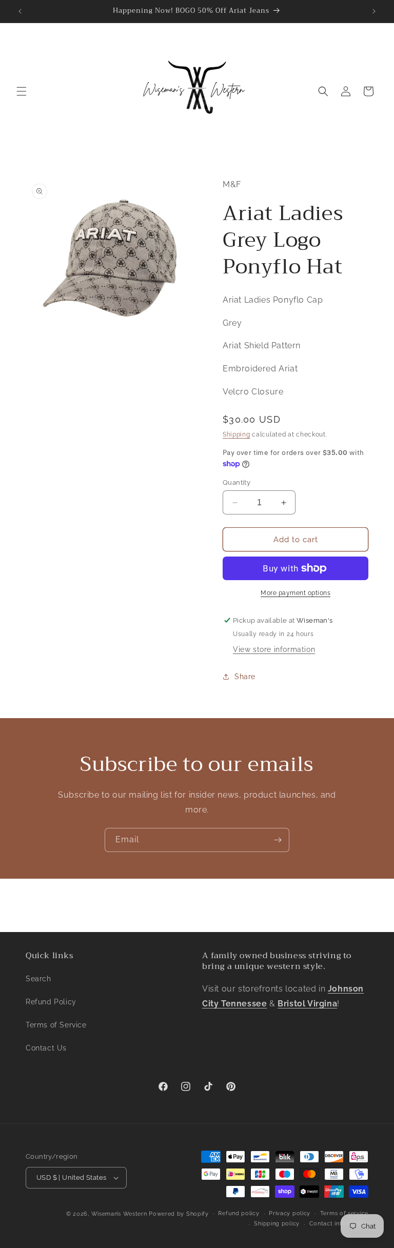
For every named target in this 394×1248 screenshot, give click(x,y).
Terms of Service (56, 1025)
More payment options (295, 593)
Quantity (236, 482)
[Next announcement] (374, 11)
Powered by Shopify (179, 1214)
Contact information (338, 1223)
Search (38, 979)
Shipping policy (277, 1223)
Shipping (236, 434)
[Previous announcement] (20, 11)
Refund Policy (51, 1002)
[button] (21, 91)
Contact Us (46, 1048)
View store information (274, 649)
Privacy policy (289, 1213)
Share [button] (244, 676)
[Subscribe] (277, 840)
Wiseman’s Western (120, 1214)
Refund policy (238, 1213)
